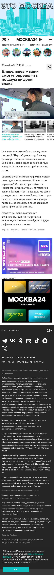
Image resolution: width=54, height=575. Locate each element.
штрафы (5, 230)
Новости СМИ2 (9, 278)
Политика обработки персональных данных (21, 490)
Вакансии (7, 357)
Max (45, 341)
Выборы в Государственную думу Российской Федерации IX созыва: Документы (22, 541)
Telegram (4, 341)
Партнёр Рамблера (10, 535)
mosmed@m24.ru (24, 469)
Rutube (29, 341)
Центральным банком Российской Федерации (22, 508)
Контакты (8, 361)
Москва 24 (27, 39)
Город (29, 65)
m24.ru (9, 378)
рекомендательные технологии (16, 498)
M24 (18, 330)
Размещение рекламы (30, 361)
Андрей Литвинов (28, 230)
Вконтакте (13, 341)
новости (41, 230)
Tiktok (37, 341)
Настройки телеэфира (12, 370)
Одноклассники (21, 341)
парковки (15, 230)
